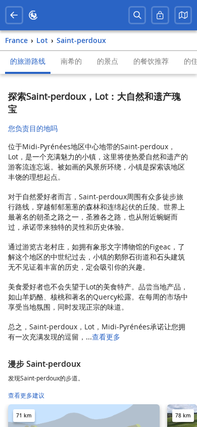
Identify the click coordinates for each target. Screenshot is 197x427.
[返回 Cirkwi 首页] (33, 15)
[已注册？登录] (160, 15)
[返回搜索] (14, 15)
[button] (183, 15)
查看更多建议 (26, 395)
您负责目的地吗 (33, 128)
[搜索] (137, 15)
